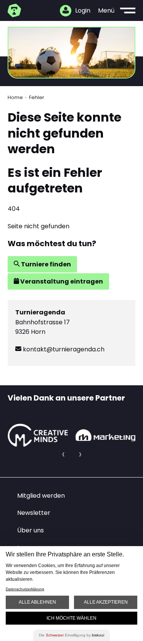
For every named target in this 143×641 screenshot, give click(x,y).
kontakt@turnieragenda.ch (62, 349)
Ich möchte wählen (71, 618)
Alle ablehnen (37, 602)
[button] (63, 454)
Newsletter (33, 512)
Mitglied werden (41, 495)
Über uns (30, 530)
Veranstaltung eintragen (61, 281)
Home (15, 97)
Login (82, 10)
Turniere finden (45, 264)
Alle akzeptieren (106, 602)
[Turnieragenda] (15, 10)
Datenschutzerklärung (25, 589)
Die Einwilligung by (71, 635)
